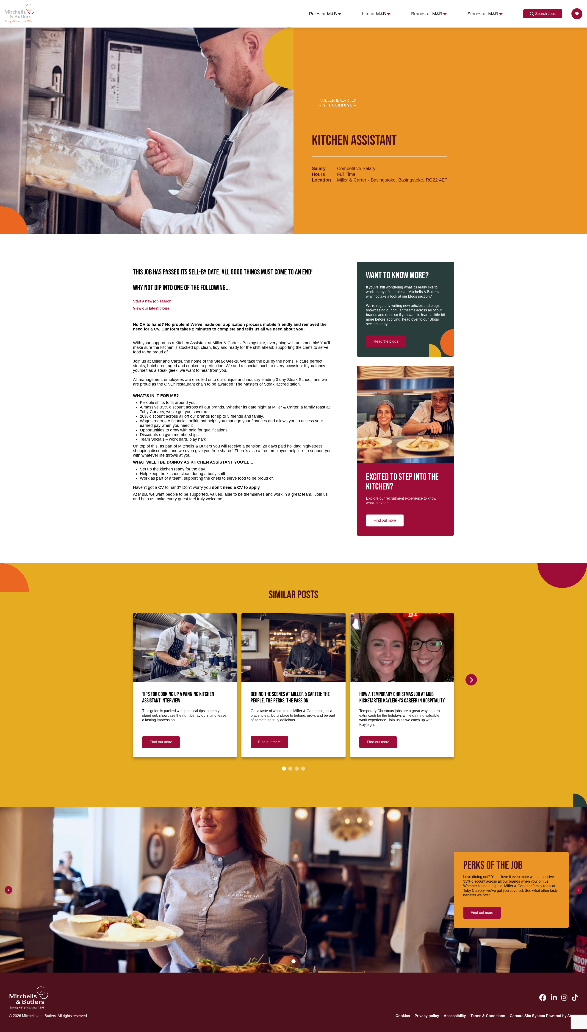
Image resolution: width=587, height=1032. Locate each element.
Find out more (385, 520)
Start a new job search (152, 301)
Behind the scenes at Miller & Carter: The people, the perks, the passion (290, 697)
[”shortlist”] (576, 13)
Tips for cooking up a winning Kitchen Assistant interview (178, 697)
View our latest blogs (151, 308)
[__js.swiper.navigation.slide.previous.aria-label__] (8, 890)
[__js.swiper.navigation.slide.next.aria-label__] (471, 679)
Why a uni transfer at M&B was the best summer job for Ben (505, 697)
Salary (319, 168)
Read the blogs (386, 341)
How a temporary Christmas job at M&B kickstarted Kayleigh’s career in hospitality (402, 697)
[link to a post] (185, 647)
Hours (318, 174)
